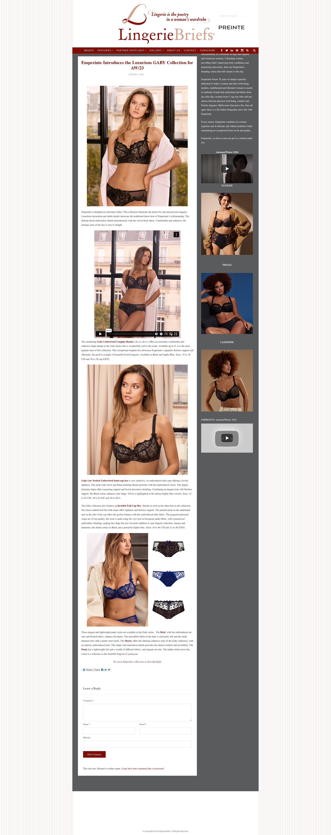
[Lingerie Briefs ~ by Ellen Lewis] (165, 23)
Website (87, 737)
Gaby (99, 341)
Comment (88, 700)
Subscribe (207, 50)
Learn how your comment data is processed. (143, 768)
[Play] (227, 169)
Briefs (89, 50)
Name (86, 724)
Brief (163, 632)
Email (143, 724)
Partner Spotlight (130, 50)
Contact (190, 50)
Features (104, 50)
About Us (173, 50)
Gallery (156, 50)
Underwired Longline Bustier (118, 341)
